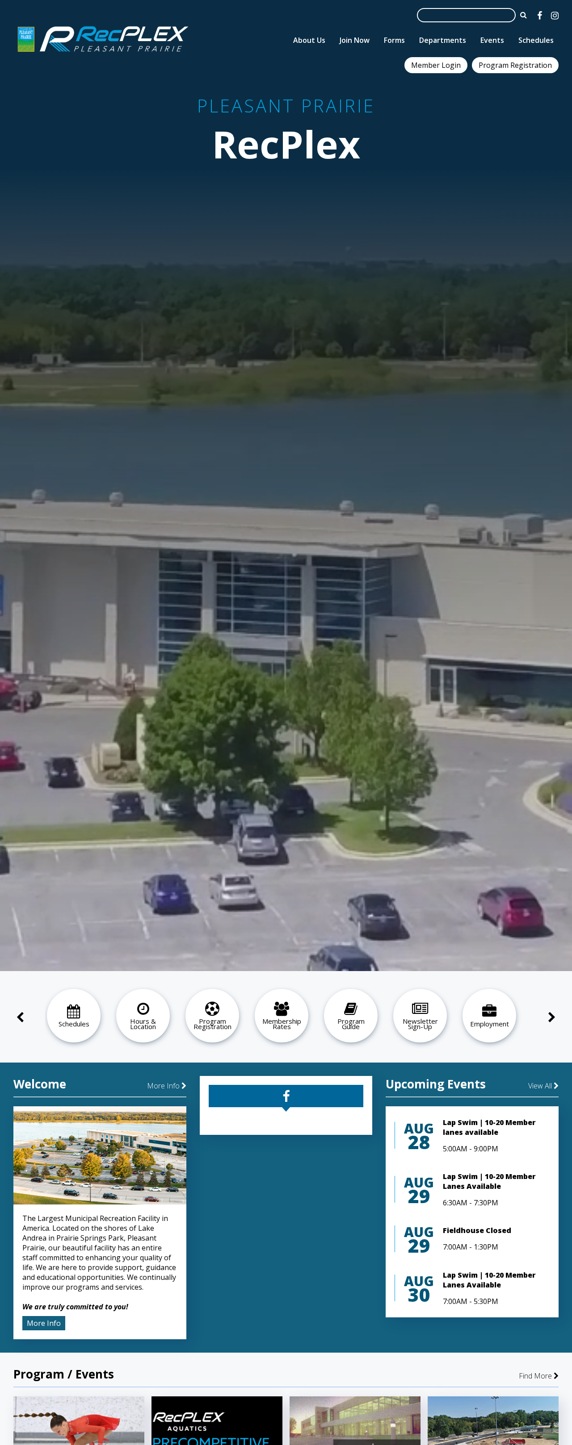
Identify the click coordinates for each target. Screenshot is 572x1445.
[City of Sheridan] (102, 53)
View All (540, 1086)
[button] (79, 1018)
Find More (535, 1376)
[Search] (523, 15)
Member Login (436, 65)
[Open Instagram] (555, 15)
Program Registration (515, 65)
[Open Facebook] (539, 15)
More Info (164, 1086)
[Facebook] (286, 1096)
